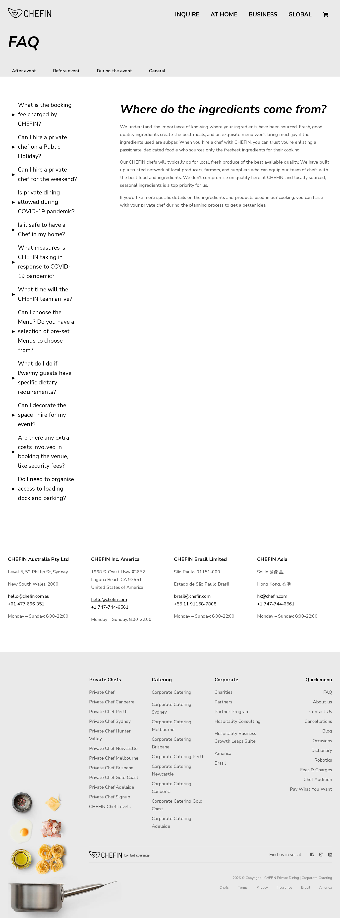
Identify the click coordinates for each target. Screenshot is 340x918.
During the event (114, 71)
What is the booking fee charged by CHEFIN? (45, 114)
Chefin (119, 854)
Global (300, 14)
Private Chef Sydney (110, 721)
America (223, 753)
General (157, 71)
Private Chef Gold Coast (113, 777)
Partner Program (232, 712)
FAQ (327, 692)
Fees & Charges (316, 770)
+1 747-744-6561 (110, 607)
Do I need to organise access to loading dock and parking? (46, 488)
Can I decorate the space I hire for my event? (42, 415)
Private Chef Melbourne (113, 758)
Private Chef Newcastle (113, 748)
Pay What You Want (311, 789)
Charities (223, 692)
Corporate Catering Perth (178, 757)
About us (322, 702)
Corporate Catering (171, 692)
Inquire (187, 14)
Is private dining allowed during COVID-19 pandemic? (46, 202)
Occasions (322, 741)
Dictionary (321, 750)
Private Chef (101, 692)
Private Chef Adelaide (111, 787)
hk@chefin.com (272, 596)
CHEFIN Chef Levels (110, 807)
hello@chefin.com (109, 599)
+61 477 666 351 (26, 604)
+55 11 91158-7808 (195, 604)
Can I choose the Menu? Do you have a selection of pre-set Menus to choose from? (46, 331)
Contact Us (320, 712)
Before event (66, 71)
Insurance (284, 887)
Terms (243, 887)
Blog (327, 731)
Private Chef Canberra (111, 702)
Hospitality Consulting (238, 721)
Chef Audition (318, 779)
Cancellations (318, 721)
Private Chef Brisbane (111, 768)
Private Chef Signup (109, 797)
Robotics (323, 760)
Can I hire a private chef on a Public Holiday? (42, 147)
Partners (223, 702)
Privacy (262, 887)
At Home (224, 14)
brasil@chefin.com (192, 596)
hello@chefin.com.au (29, 596)
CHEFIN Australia (30, 13)
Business (263, 14)
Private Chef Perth (108, 712)
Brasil (220, 763)
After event (24, 71)
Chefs (224, 887)
